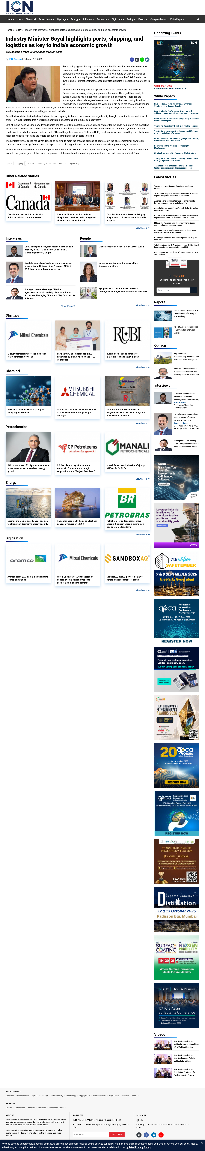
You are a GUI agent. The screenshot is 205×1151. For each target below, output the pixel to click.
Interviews (14, 238)
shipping (19, 164)
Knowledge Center (56, 1108)
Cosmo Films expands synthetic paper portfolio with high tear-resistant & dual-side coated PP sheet (176, 217)
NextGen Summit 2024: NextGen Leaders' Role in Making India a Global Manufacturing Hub (184, 1058)
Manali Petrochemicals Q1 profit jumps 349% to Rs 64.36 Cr (126, 467)
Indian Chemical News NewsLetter (97, 1119)
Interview (31, 1108)
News (20, 19)
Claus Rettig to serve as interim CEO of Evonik (121, 246)
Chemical (31, 19)
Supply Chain (84, 1096)
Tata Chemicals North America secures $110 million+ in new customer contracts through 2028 (176, 246)
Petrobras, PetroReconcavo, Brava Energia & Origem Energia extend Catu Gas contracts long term (126, 524)
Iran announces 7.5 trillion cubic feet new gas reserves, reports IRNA (77, 522)
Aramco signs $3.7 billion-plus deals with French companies (28, 578)
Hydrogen (62, 19)
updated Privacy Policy (138, 1147)
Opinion (9, 1108)
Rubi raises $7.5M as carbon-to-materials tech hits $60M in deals (123, 355)
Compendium (157, 19)
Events (142, 19)
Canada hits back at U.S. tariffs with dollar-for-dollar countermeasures (25, 216)
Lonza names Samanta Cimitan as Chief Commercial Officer (118, 264)
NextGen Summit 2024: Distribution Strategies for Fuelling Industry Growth (184, 1072)
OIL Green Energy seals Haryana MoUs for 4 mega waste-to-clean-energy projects (175, 231)
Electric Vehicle (99, 1096)
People (85, 238)
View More (142, 228)
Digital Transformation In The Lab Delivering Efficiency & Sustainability (186, 313)
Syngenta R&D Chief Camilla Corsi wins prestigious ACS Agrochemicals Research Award (123, 290)
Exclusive (102, 19)
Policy (130, 19)
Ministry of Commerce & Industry (52, 164)
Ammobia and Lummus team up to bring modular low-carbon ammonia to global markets (174, 202)
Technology (71, 1096)
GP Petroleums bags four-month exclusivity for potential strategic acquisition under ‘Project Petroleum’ (76, 468)
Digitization (118, 19)
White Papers (177, 19)
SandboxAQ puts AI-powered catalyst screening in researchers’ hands (125, 578)
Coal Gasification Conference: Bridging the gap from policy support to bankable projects (126, 217)
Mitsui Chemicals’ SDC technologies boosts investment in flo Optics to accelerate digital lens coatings (75, 580)
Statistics (42, 1108)
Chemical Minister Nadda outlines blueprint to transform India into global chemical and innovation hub (76, 217)
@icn (139, 1119)
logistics (30, 164)
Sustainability (57, 1096)
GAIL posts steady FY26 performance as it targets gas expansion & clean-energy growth (28, 468)
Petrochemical (46, 19)
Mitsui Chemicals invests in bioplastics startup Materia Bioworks (27, 355)
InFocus (87, 19)
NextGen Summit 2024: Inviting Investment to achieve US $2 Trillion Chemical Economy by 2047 (186, 1044)
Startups (125, 1096)
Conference (20, 1108)
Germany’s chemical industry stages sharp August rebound (26, 411)
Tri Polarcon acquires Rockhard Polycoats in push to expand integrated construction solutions (126, 412)
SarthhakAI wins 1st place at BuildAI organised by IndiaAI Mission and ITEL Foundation (76, 357)
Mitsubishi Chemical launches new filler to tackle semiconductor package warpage (76, 412)
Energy (75, 19)
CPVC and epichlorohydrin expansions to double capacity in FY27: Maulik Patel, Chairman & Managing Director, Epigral (49, 249)
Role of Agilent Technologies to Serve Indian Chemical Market (186, 330)
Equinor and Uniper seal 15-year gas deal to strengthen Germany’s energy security (28, 522)
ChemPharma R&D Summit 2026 (170, 87)
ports (10, 164)
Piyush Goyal (75, 164)
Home (11, 19)
